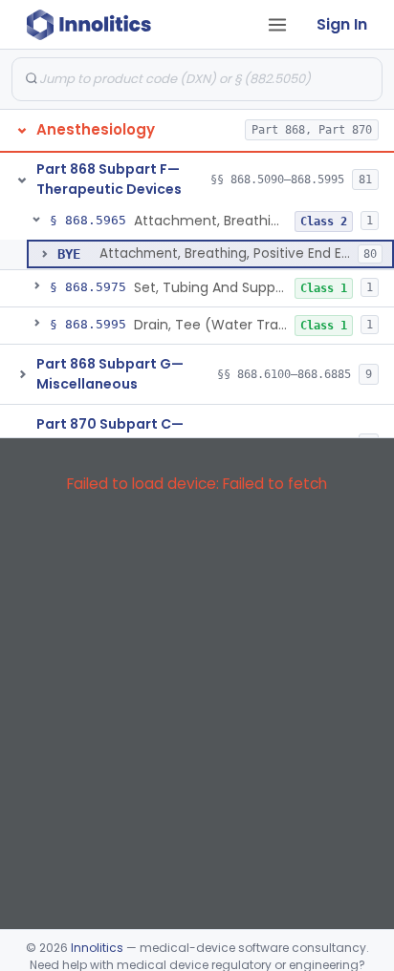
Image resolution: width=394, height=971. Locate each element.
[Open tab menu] (277, 25)
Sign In (342, 24)
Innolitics (97, 947)
